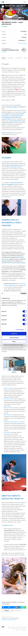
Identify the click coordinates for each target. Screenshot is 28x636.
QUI (9, 196)
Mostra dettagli (20, 329)
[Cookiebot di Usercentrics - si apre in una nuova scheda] (20, 293)
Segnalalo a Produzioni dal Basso (9, 619)
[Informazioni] (25, 40)
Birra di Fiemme (8, 414)
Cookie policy (18, 627)
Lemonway (24, 630)
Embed (6, 610)
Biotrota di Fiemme (9, 407)
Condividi (4, 26)
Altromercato (7, 432)
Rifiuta (14, 341)
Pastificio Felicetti (8, 388)
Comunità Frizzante (9, 399)
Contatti (4, 51)
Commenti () (18, 57)
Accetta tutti (14, 333)
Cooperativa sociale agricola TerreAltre (14, 421)
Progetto (4, 57)
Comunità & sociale (22, 43)
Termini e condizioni (11, 627)
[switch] (24, 316)
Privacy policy (23, 627)
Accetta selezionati (14, 337)
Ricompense (10, 57)
